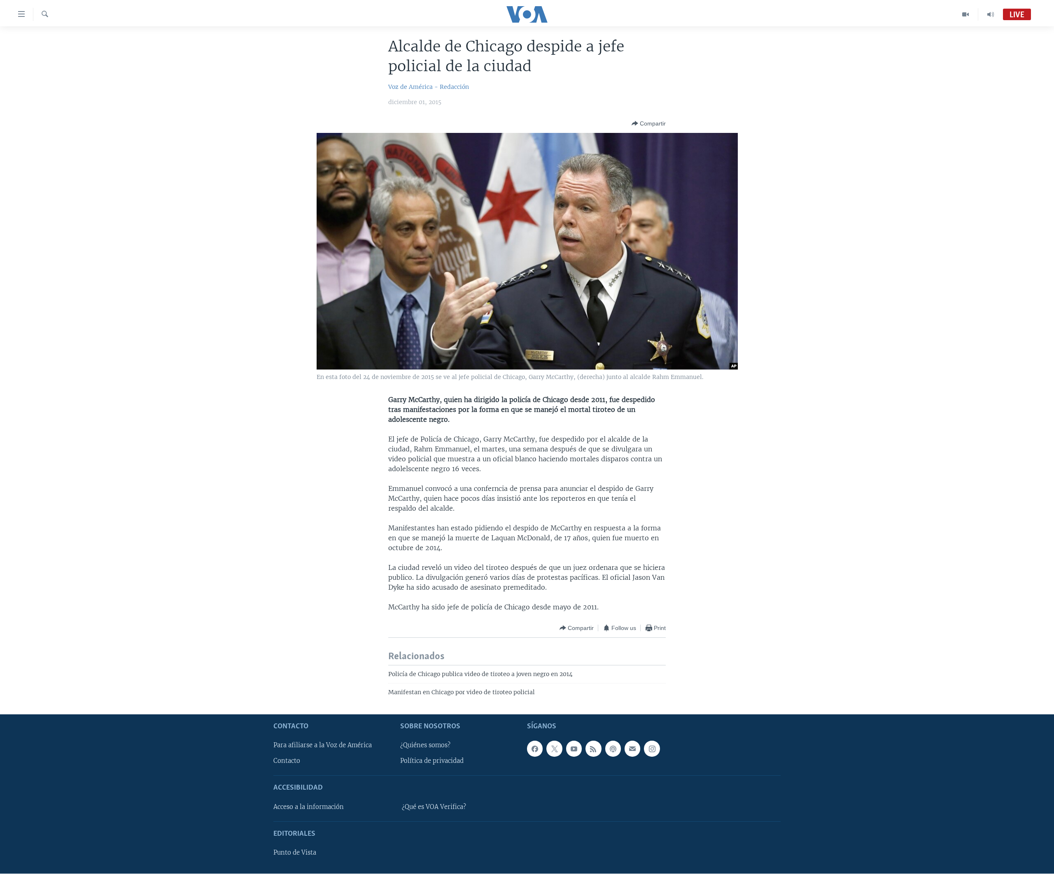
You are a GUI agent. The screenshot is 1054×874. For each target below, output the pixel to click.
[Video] (965, 14)
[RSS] (593, 749)
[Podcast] (613, 749)
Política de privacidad (432, 761)
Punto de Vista (294, 853)
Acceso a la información (308, 807)
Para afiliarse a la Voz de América (322, 745)
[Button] (649, 123)
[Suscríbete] (632, 749)
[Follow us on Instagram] (652, 749)
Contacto (286, 761)
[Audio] (990, 14)
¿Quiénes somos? (425, 745)
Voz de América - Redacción (428, 87)
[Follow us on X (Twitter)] (554, 749)
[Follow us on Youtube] (574, 749)
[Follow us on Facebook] (535, 749)
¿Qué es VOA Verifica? (434, 807)
